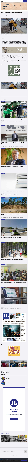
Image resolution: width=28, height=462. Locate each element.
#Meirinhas (3, 79)
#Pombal (6, 79)
